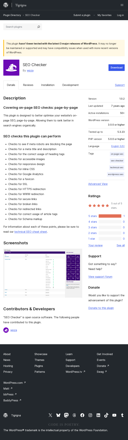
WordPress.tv (76, 371)
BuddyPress (12, 400)
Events (101, 360)
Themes (39, 360)
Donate (103, 366)
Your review (95, 245)
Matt (8, 388)
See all (121, 245)
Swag (102, 371)
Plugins (38, 366)
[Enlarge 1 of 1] (77, 253)
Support (120, 85)
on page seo (117, 154)
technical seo (116, 167)
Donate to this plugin (101, 308)
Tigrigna (16, 415)
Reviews (28, 85)
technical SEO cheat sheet (30, 231)
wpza (30, 70)
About (7, 354)
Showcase (40, 354)
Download (116, 67)
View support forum (100, 276)
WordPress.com (14, 382)
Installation (47, 85)
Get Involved (105, 354)
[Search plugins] (38, 26)
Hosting (8, 366)
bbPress (10, 394)
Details (11, 85)
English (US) (118, 146)
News (6, 360)
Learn (69, 354)
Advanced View (98, 184)
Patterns (39, 371)
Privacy (7, 371)
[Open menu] (122, 5)
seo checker (117, 160)
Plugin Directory (12, 15)
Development (70, 85)
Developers (73, 366)
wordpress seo (115, 174)
